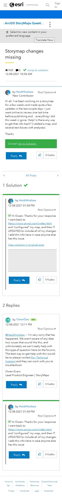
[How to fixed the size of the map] (4, 175)
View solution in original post (26, 245)
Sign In (57, 5)
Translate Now (44, 40)
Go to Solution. (27, 143)
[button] (47, 92)
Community (32, 5)
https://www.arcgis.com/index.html (30, 223)
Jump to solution (37, 70)
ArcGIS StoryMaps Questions (25, 23)
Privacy (11, 491)
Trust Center (24, 491)
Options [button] (50, 24)
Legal (37, 491)
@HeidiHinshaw (15, 335)
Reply (14, 156)
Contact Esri (49, 491)
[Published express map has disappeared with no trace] (57, 175)
